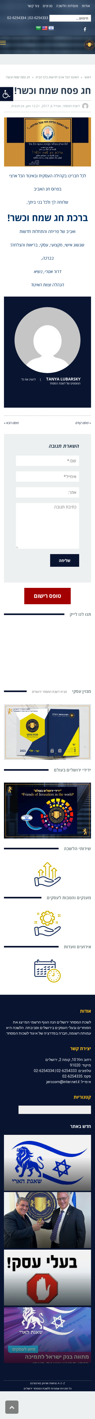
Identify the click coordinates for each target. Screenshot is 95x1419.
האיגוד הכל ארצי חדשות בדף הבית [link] (57, 77)
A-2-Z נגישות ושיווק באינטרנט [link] (47, 1383)
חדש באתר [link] (80, 1126)
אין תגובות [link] (17, 106)
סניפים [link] (48, 5)
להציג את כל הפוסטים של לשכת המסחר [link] (50, 381)
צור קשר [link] (33, 5)
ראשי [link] (87, 77)
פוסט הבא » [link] (11, 423)
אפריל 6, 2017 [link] (51, 106)
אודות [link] (86, 5)
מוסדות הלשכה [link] (67, 5)
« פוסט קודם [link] (83, 423)
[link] (6, 94)
